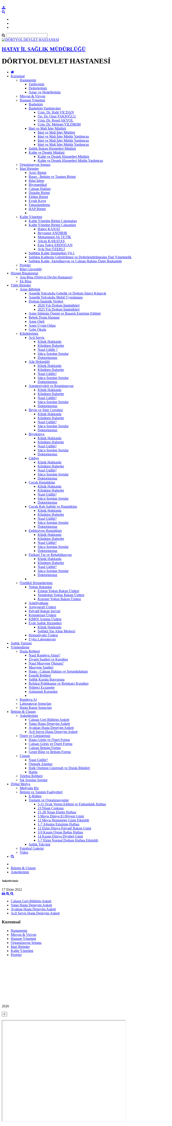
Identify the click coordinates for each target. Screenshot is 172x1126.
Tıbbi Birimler (21, 285)
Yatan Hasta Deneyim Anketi (49, 724)
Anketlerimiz (29, 716)
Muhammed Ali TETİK (54, 237)
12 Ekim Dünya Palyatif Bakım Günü (64, 828)
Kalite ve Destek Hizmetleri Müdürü (63, 156)
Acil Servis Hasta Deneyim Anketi (53, 732)
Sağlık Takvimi (39, 844)
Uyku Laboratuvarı (42, 639)
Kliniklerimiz (29, 333)
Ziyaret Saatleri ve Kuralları (48, 659)
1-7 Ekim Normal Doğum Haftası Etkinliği (68, 840)
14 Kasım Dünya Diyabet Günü (60, 836)
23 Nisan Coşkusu (51, 808)
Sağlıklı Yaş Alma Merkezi (56, 631)
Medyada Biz (29, 788)
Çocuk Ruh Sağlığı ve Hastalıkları (53, 506)
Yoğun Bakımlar (40, 587)
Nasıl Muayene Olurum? (46, 663)
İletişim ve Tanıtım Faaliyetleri (41, 792)
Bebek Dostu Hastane (44, 317)
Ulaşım (25, 756)
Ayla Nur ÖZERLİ (51, 249)
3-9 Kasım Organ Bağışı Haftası (60, 832)
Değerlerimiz (38, 88)
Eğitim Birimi (38, 197)
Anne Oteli (36, 321)
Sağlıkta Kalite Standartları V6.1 (52, 253)
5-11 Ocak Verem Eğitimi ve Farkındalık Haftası (72, 804)
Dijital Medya (20, 784)
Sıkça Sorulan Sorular (53, 354)
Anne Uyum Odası (42, 325)
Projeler (25, 265)
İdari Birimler (29, 168)
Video (24, 852)
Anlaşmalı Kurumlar (43, 691)
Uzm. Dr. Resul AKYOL (55, 120)
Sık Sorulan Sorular (33, 780)
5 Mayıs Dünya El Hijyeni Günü (61, 816)
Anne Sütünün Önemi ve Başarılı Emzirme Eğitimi (65, 313)
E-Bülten (35, 796)
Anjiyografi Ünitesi (42, 607)
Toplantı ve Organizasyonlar (49, 800)
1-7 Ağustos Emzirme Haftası (58, 824)
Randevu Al (28, 699)
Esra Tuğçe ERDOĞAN (55, 245)
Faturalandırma (39, 205)
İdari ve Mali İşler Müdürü (47, 128)
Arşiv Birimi (37, 173)
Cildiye (34, 458)
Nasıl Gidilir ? (48, 349)
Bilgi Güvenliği (31, 269)
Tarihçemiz (36, 84)
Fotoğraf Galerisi (32, 848)
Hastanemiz (28, 80)
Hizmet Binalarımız (24, 273)
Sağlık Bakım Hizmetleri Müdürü (52, 148)
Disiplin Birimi (39, 193)
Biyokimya (36, 434)
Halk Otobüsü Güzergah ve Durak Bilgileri (59, 768)
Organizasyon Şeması (35, 164)
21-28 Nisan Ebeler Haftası (57, 812)
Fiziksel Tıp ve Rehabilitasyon (50, 555)
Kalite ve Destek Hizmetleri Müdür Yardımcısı (70, 160)
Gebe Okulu (37, 329)
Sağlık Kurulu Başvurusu (46, 679)
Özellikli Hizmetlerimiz (36, 583)
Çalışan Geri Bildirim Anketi (49, 720)
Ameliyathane (38, 603)
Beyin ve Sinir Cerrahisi (46, 410)
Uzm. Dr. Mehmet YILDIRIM (59, 124)
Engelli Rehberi (40, 675)
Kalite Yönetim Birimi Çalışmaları (53, 221)
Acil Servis (36, 337)
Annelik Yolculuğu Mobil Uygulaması (56, 297)
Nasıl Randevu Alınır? (44, 655)
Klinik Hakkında (49, 341)
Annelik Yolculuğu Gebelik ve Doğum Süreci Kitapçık (67, 293)
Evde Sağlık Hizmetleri (45, 623)
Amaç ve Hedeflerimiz (45, 92)
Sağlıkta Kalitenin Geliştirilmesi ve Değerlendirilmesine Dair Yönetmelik (80, 257)
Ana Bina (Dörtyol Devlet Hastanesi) (46, 277)
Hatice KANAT (49, 229)
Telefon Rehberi (31, 776)
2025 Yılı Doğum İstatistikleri (59, 309)
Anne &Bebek (30, 289)
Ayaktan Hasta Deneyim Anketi (51, 728)
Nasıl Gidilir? (47, 374)
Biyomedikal (38, 185)
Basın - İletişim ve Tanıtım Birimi (52, 177)
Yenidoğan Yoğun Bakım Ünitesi (61, 595)
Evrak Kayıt (37, 201)
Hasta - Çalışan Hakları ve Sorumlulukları (58, 671)
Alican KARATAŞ (51, 241)
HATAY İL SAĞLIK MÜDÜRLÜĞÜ (44, 49)
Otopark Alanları (40, 764)
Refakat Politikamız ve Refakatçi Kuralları (58, 683)
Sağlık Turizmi (21, 643)
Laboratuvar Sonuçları (35, 703)
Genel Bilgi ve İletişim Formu (50, 752)
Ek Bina (25, 281)
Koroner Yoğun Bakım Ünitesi (59, 599)
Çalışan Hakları (40, 189)
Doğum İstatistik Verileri (46, 301)
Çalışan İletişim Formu (45, 748)
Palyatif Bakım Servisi (44, 611)
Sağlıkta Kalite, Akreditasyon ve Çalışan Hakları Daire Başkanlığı (75, 261)
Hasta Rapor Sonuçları (36, 707)
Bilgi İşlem (36, 181)
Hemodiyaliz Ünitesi (43, 635)
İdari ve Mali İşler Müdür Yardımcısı (63, 136)
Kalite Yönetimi (31, 217)
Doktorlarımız (47, 358)
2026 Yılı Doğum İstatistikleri (59, 305)
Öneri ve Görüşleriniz (35, 736)
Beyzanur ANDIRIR (52, 233)
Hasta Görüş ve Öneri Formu (49, 740)
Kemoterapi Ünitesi (42, 615)
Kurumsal (18, 76)
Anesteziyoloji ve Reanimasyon (51, 386)
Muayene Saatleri (41, 667)
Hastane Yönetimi (32, 100)
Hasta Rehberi (30, 651)
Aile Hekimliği (39, 362)
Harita (33, 772)
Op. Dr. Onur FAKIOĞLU (57, 116)
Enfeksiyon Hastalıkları (45, 530)
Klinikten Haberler (51, 345)
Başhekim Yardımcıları (45, 108)
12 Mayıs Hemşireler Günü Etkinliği (63, 820)
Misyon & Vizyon (32, 96)
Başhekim (36, 104)
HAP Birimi (37, 209)
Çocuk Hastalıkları (42, 482)
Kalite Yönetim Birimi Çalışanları (52, 225)
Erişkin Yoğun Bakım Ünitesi (58, 591)
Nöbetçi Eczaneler (42, 687)
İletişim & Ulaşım (23, 711)
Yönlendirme (20, 647)
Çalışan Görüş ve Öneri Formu (50, 744)
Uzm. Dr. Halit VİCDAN (56, 112)
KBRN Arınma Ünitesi (45, 619)
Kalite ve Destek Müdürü (46, 152)
